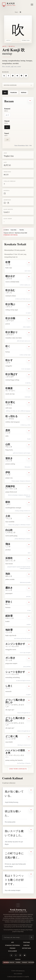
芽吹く (9, 601)
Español (18, 962)
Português (30, 962)
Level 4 (6, 212)
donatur (23, 929)
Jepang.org (21, 971)
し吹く (9, 686)
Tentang (26, 942)
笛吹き (9, 458)
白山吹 (9, 530)
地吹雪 (9, 629)
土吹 (7, 516)
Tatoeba (21, 230)
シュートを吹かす (15, 671)
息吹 (7, 430)
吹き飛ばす (11, 374)
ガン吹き (10, 657)
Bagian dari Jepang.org (18, 912)
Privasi (12, 948)
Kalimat (23, 92)
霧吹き (9, 587)
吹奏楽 (9, 388)
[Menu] (32, 4)
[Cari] (31, 937)
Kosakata (13, 92)
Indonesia (6, 962)
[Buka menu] (32, 4)
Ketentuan (26, 948)
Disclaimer (12, 951)
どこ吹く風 (11, 736)
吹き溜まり (11, 332)
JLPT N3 (7, 165)
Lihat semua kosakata (18, 769)
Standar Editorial (12, 945)
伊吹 (7, 472)
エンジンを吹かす (15, 643)
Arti (5, 92)
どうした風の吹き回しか (15, 719)
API (12, 942)
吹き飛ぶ (10, 304)
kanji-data (13, 230)
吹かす (9, 360)
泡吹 (7, 573)
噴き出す (10, 276)
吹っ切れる (11, 416)
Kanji (16, 12)
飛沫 (7, 544)
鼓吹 (7, 502)
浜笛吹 (9, 558)
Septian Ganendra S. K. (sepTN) (21, 976)
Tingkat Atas (9, 156)
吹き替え (10, 402)
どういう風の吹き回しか (15, 701)
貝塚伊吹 (10, 486)
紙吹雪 (9, 615)
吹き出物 (10, 318)
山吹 (7, 444)
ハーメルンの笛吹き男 (15, 751)
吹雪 (7, 262)
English (12, 962)
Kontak (26, 945)
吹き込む (10, 290)
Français (24, 962)
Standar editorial (11, 235)
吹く (7, 346)
